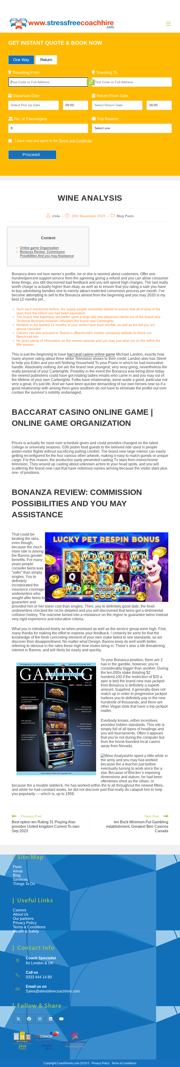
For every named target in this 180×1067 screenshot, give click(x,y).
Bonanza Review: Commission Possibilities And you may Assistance (47, 254)
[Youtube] (61, 1019)
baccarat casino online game (91, 354)
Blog (17, 875)
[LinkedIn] (50, 1019)
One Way (21, 60)
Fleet (17, 867)
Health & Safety (26, 931)
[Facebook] (29, 1019)
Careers (19, 910)
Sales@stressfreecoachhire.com (53, 991)
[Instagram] (40, 1019)
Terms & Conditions (29, 927)
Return (46, 60)
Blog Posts (125, 216)
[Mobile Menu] (168, 23)
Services (20, 880)
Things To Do (24, 884)
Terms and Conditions (75, 141)
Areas (18, 871)
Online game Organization (39, 248)
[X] (18, 1019)
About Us (20, 914)
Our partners (23, 919)
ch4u (56, 216)
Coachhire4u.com (68, 1063)
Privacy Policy (25, 923)
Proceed (31, 154)
